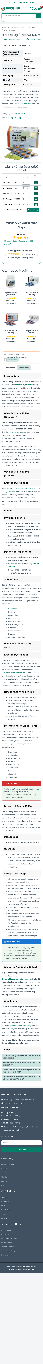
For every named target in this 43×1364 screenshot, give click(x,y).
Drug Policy (5, 1234)
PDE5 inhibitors (25, 104)
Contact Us (5, 1202)
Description (10, 368)
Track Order (28, 2)
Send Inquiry (33, 210)
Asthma (4, 1181)
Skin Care (4, 1173)
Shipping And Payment (9, 1239)
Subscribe (21, 1149)
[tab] (10, 367)
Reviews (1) (23, 368)
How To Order (6, 1210)
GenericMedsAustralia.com (15, 979)
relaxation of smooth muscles (14, 673)
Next (38, 254)
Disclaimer (5, 1255)
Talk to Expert (35, 39)
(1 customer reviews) (11, 39)
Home (4, 28)
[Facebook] (12, 1136)
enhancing (16, 432)
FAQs (3, 1206)
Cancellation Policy (8, 1251)
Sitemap (4, 1214)
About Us (4, 1198)
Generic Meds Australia (28, 1266)
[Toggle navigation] (3, 20)
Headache (12, 609)
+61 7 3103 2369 (15, 2)
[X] (5, 1136)
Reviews (4, 1218)
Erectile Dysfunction (16, 28)
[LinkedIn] (9, 1136)
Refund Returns (6, 1243)
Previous (5, 254)
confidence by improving (20, 1025)
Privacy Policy (6, 1230)
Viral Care (4, 1177)
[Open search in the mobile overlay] (21, 15)
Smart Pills (5, 1169)
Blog (2, 1185)
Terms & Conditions (8, 1247)
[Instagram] (2, 1136)
